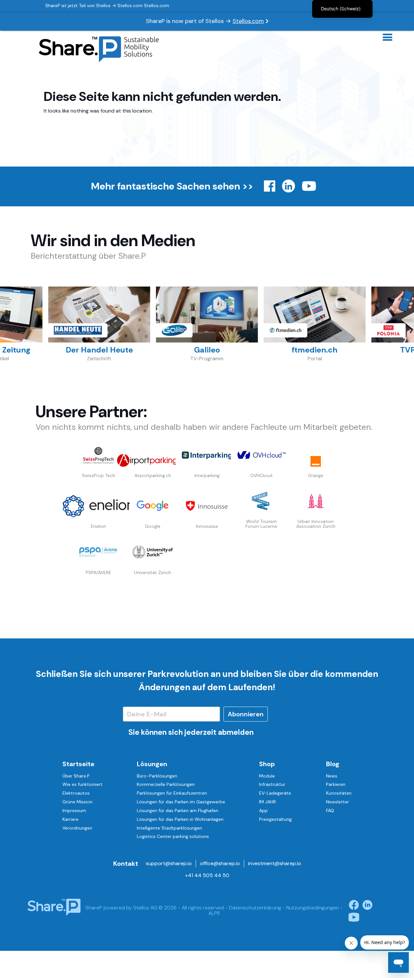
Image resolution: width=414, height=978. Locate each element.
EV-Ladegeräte (275, 793)
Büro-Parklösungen (157, 776)
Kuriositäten (339, 793)
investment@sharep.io (274, 863)
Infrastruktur (272, 784)
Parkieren (335, 784)
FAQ (330, 810)
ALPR (214, 913)
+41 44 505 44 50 (207, 875)
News (331, 776)
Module (267, 776)
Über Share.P (76, 776)
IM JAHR (267, 802)
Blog (332, 764)
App (263, 810)
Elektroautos (76, 793)
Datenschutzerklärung (255, 907)
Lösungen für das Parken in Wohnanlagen (180, 819)
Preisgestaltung (275, 819)
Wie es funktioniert (82, 784)
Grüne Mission (77, 802)
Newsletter (337, 802)
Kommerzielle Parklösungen (166, 784)
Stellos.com (248, 21)
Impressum (74, 810)
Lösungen (152, 764)
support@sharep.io (169, 863)
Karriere (70, 819)
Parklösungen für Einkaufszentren (172, 793)
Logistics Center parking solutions (173, 836)
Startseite (78, 764)
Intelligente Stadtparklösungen (169, 828)
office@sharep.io (220, 863)
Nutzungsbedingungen (312, 907)
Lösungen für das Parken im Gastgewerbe (181, 802)
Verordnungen (77, 828)
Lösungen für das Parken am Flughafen (177, 810)
